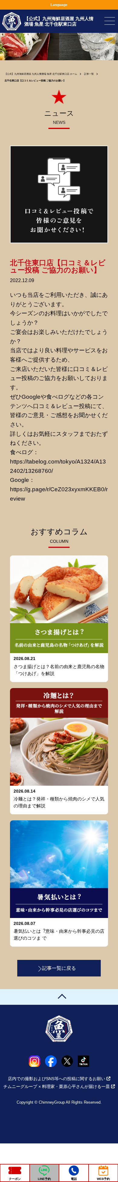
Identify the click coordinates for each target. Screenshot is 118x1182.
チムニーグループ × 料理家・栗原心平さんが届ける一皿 (56, 1086)
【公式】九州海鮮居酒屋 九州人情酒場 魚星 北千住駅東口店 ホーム (41, 74)
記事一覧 (89, 74)
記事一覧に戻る (59, 968)
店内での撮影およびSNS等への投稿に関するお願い (56, 1078)
